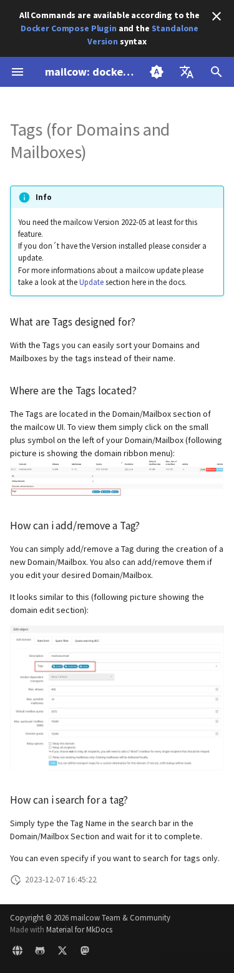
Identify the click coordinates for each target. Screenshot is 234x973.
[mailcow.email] (17, 953)
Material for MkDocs (79, 929)
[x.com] (62, 953)
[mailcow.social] (85, 953)
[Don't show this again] (216, 16)
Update (91, 282)
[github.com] (40, 953)
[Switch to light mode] (156, 71)
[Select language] (186, 71)
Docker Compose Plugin (69, 28)
